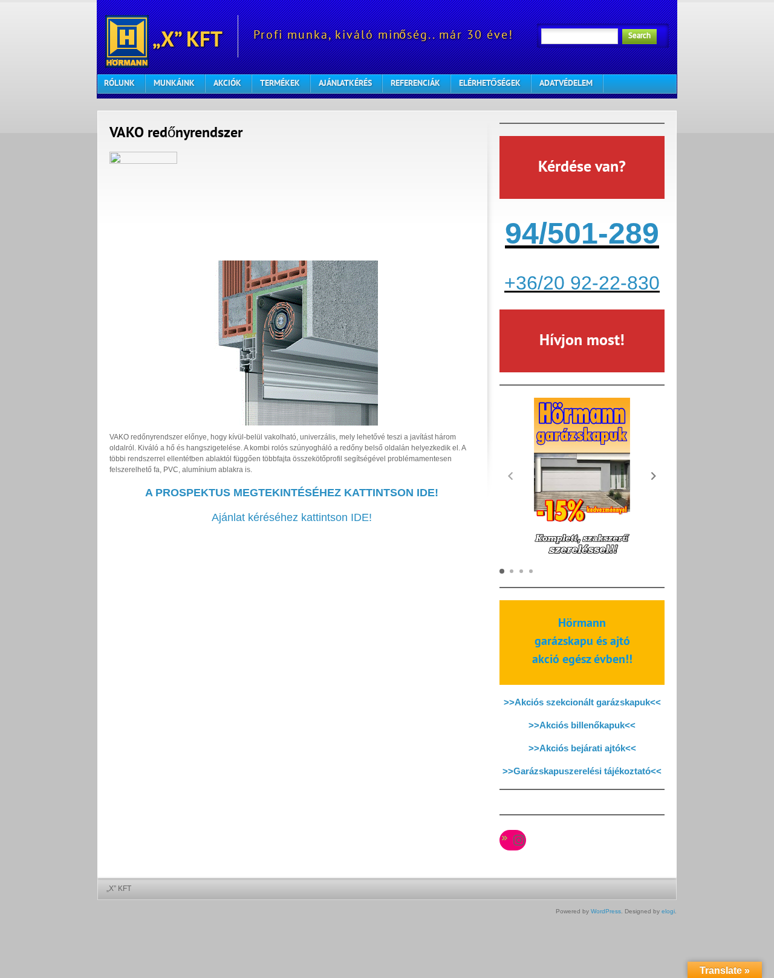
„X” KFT (186, 41)
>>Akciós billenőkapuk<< (582, 725)
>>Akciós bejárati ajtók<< (582, 748)
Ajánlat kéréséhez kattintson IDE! (292, 517)
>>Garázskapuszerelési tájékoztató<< (582, 771)
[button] (653, 476)
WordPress (606, 911)
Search (639, 36)
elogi (668, 911)
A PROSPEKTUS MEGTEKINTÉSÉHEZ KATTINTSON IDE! (291, 493)
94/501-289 (582, 233)
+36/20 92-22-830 (582, 283)
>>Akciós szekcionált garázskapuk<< (582, 702)
